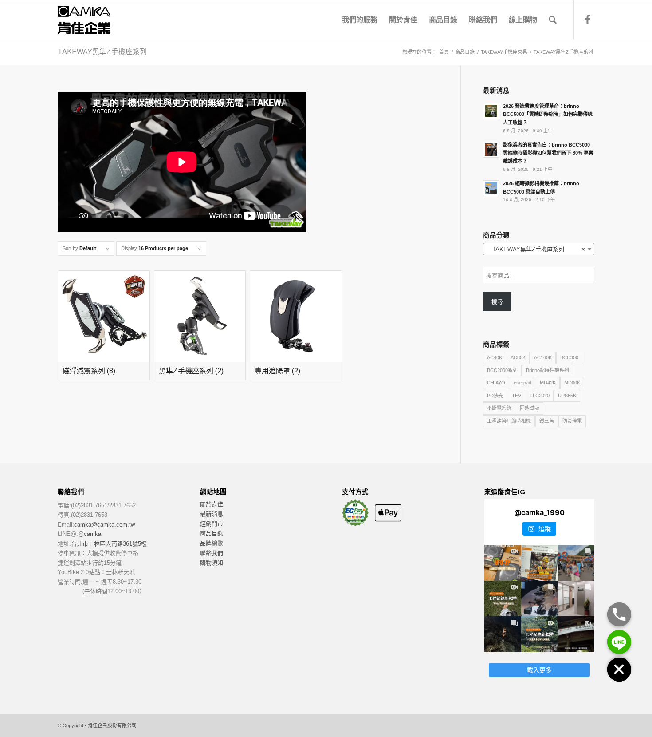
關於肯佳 (211, 504)
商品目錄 (211, 533)
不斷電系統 (499, 408)
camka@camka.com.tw (104, 524)
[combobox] (539, 249)
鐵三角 (546, 421)
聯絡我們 (211, 553)
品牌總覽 (211, 543)
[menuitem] (359, 20)
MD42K (548, 382)
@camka (89, 534)
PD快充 (495, 395)
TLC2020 (540, 395)
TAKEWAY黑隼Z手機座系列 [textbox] (536, 249)
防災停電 (572, 421)
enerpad (522, 382)
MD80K (572, 382)
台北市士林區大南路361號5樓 (109, 543)
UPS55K (567, 395)
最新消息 (211, 514)
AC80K (518, 357)
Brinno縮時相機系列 (547, 370)
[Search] (552, 20)
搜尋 (497, 301)
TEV (516, 395)
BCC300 (569, 357)
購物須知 (211, 562)
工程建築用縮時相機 (509, 421)
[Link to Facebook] (587, 19)
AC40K (494, 357)
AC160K (543, 357)
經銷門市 (211, 523)
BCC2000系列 (502, 370)
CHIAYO (496, 382)
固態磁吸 (529, 408)
